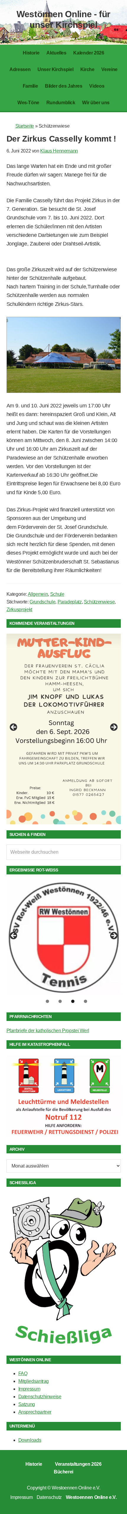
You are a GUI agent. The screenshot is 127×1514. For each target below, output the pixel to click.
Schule (57, 594)
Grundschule (42, 601)
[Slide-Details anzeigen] (63, 729)
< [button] (13, 727)
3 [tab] (72, 1001)
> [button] (113, 727)
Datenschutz (49, 1497)
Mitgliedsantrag (33, 1381)
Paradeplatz (70, 601)
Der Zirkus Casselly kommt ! (61, 138)
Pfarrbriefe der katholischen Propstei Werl (47, 1030)
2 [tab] (60, 1001)
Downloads (29, 1440)
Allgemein (38, 594)
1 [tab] (47, 1001)
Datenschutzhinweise (39, 1396)
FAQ (22, 1373)
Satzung (26, 1404)
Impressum (29, 1388)
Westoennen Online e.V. (76, 1487)
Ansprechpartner (35, 1412)
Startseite (24, 126)
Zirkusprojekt (19, 609)
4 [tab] (85, 1001)
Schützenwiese (99, 601)
